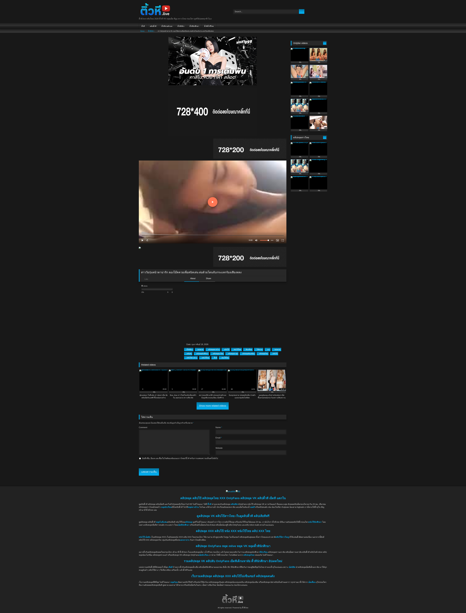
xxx (268, 349)
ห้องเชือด (249, 349)
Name (219, 427)
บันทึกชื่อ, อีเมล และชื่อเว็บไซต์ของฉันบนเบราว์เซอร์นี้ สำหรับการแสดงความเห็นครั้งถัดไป (180, 458)
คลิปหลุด (188, 522)
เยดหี (252, 507)
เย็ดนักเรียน (203, 555)
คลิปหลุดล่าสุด (233, 354)
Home (142, 31)
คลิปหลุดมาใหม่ (218, 354)
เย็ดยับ (148, 537)
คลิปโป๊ (226, 349)
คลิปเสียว (234, 504)
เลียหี (170, 567)
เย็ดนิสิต (292, 567)
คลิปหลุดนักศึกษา (202, 354)
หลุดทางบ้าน (193, 507)
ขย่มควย (200, 349)
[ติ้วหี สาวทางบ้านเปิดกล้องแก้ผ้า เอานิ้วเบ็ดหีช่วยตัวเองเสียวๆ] (155, 9)
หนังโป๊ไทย (237, 349)
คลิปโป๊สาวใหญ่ (282, 537)
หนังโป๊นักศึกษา (315, 522)
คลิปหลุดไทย (263, 354)
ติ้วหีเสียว (181, 26)
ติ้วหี (143, 26)
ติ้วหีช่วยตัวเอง (167, 26)
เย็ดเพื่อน (312, 582)
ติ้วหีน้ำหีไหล (209, 26)
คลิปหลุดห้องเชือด (248, 354)
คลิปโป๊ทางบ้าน (192, 358)
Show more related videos (212, 405)
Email (219, 438)
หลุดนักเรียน (166, 507)
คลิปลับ (189, 354)
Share (208, 278)
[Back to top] (458, 605)
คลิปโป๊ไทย (205, 358)
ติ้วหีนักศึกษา (194, 26)
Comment (143, 427)
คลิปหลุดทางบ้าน (214, 349)
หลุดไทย (174, 582)
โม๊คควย (259, 349)
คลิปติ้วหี (153, 26)
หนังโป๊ (142, 537)
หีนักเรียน (264, 552)
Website (219, 448)
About (192, 278)
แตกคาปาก (184, 540)
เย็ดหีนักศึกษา (184, 525)
